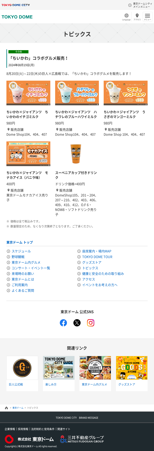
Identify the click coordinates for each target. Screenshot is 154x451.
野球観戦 (18, 256)
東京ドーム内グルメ (26, 262)
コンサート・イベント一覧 (31, 267)
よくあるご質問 (23, 290)
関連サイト (63, 429)
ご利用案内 (20, 284)
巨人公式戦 (16, 384)
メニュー (147, 19)
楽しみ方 (51, 384)
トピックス (90, 267)
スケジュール (21, 251)
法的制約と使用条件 (43, 429)
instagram (90, 322)
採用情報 (23, 429)
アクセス (137, 19)
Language (126, 19)
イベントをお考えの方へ (100, 284)
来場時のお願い (23, 273)
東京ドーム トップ (19, 242)
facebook (63, 322)
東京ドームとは (23, 279)
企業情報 (10, 429)
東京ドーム (17, 407)
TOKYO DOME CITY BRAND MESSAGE (77, 418)
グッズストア (91, 262)
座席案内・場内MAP (96, 251)
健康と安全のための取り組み (103, 273)
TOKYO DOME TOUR (97, 256)
